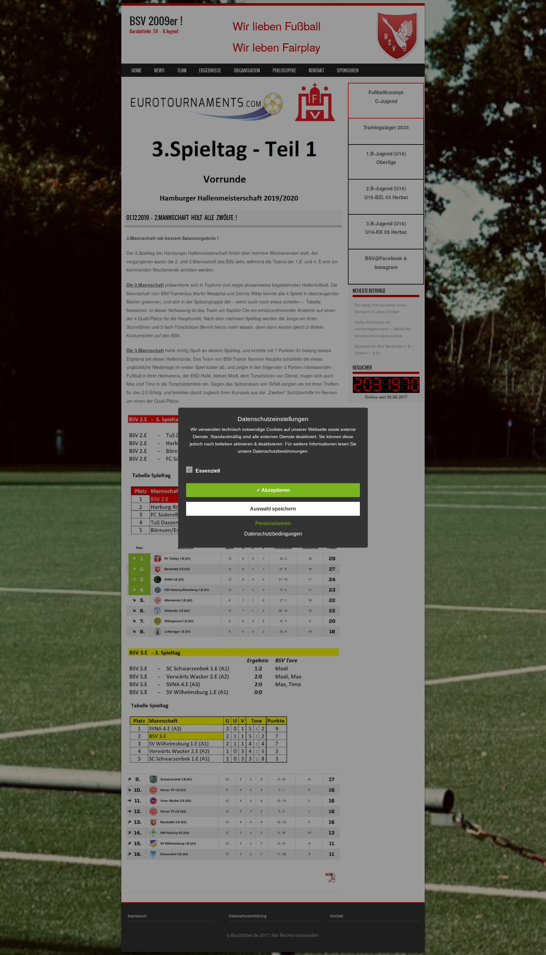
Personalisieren (273, 523)
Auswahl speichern (273, 508)
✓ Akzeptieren (273, 490)
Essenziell (208, 470)
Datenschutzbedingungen (273, 533)
